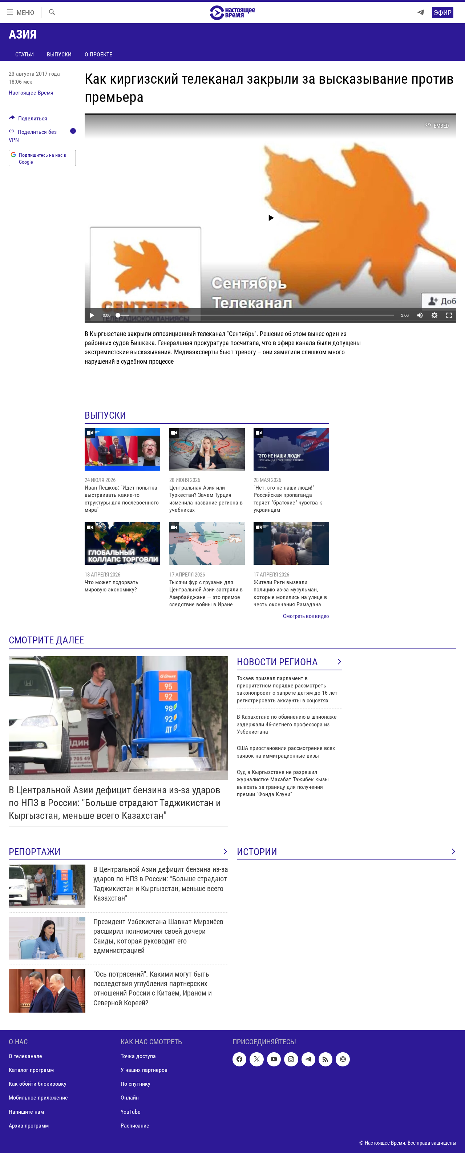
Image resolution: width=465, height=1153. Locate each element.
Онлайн (130, 1097)
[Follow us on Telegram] (308, 1059)
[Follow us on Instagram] (291, 1059)
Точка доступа (138, 1056)
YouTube (131, 1111)
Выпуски (59, 54)
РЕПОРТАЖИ (35, 852)
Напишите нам (26, 1111)
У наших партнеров (144, 1069)
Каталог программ (31, 1069)
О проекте (98, 54)
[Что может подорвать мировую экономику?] (122, 543)
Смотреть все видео (306, 616)
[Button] (28, 120)
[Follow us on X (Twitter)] (256, 1059)
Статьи (24, 54)
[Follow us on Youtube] (274, 1059)
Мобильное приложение (38, 1097)
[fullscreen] (449, 315)
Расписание (135, 1125)
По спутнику (135, 1083)
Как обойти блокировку (37, 1083)
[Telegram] (420, 12)
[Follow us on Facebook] (239, 1059)
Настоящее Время (31, 92)
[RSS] (325, 1059)
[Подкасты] (342, 1059)
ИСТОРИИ (257, 852)
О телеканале (25, 1056)
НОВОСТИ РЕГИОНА (277, 662)
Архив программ (29, 1125)
